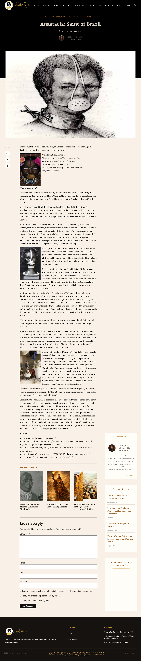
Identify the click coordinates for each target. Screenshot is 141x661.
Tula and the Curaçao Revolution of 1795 (118, 632)
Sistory (67, 5)
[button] (135, 5)
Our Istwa (79, 5)
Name (23, 563)
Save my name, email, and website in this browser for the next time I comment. (57, 591)
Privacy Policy (72, 639)
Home (37, 5)
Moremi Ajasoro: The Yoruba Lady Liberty (57, 505)
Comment (25, 534)
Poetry (119, 5)
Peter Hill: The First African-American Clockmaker (30, 506)
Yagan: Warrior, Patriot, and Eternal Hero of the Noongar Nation (120, 539)
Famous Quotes (105, 5)
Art (128, 5)
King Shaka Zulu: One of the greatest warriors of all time (84, 506)
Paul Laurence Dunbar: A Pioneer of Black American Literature (119, 511)
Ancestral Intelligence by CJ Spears (117, 642)
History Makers (51, 5)
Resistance (88, 17)
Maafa (90, 5)
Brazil (57, 17)
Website (23, 582)
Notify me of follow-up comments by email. (41, 596)
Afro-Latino (48, 17)
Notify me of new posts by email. (36, 601)
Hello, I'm (124, 448)
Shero (97, 17)
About (70, 634)
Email (23, 572)
